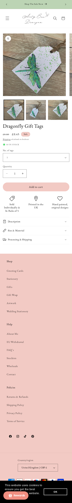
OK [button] (55, 491)
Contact (11, 374)
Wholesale (12, 366)
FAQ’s (10, 350)
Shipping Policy (15, 405)
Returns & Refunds (17, 396)
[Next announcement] (65, 4)
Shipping (7, 139)
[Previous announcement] (6, 4)
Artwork (11, 303)
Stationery (12, 278)
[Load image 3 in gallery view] (58, 110)
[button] (7, 18)
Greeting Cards (15, 270)
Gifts (9, 287)
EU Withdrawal (15, 342)
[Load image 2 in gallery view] (36, 110)
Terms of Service (16, 421)
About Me (12, 334)
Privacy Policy (14, 413)
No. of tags (8, 150)
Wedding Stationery (17, 311)
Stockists (11, 358)
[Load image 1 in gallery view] (14, 110)
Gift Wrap (12, 295)
